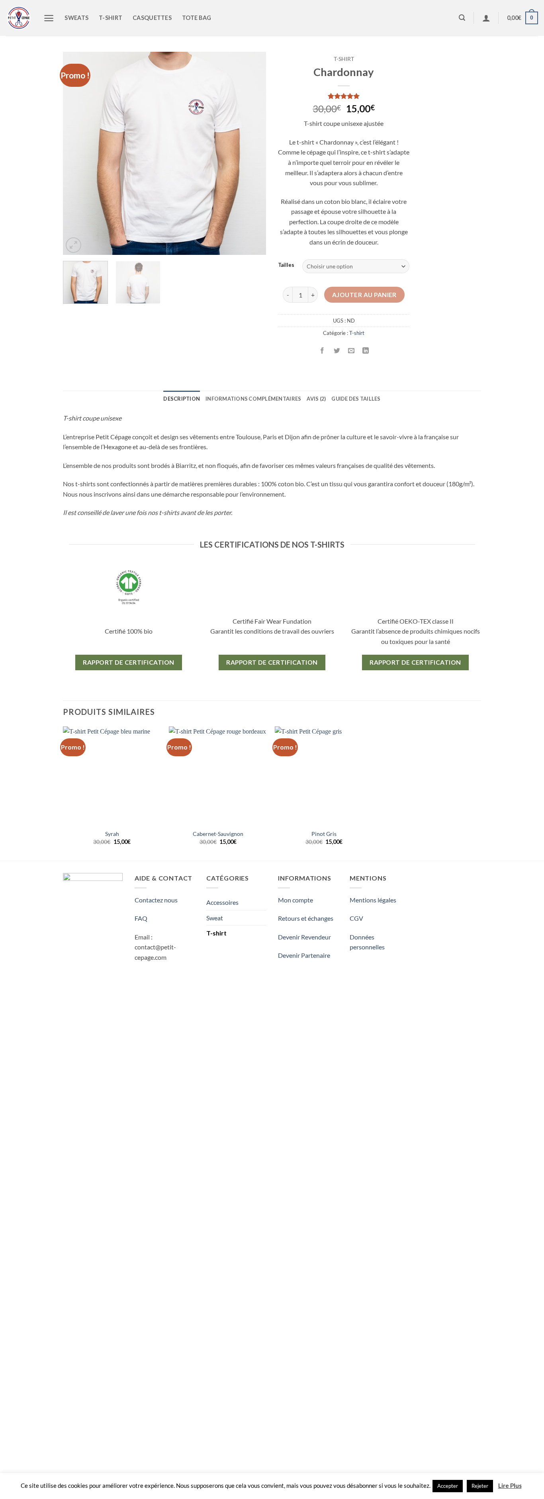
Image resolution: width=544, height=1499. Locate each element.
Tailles (286, 265)
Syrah (112, 833)
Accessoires (222, 902)
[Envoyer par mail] (351, 351)
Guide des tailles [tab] (355, 398)
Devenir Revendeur (304, 937)
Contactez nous (156, 900)
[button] (73, 245)
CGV (356, 918)
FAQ (141, 918)
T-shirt (344, 59)
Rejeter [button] (480, 1486)
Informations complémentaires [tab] (253, 398)
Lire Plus (510, 1485)
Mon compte (295, 900)
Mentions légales (373, 900)
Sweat (214, 918)
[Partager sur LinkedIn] (365, 351)
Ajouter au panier (364, 294)
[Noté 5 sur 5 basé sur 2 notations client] (343, 96)
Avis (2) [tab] (316, 398)
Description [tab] (181, 398)
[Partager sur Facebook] (322, 351)
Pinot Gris (324, 833)
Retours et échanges (305, 918)
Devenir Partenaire (304, 955)
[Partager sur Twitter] (336, 351)
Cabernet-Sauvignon (218, 833)
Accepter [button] (447, 1486)
